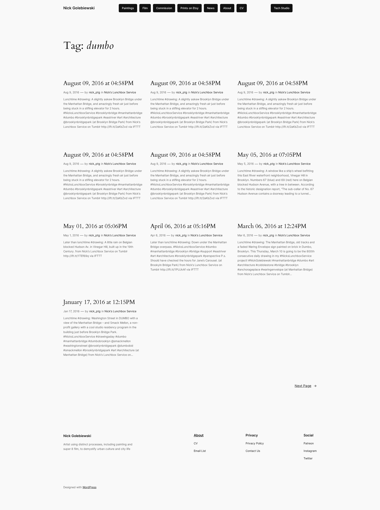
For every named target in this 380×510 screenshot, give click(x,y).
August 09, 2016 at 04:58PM (98, 83)
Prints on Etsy (189, 8)
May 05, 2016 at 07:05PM (269, 155)
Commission (164, 8)
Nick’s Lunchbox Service (120, 92)
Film (145, 8)
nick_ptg (94, 92)
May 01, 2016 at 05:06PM (95, 226)
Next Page (306, 386)
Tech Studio (281, 8)
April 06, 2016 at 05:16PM (183, 226)
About (227, 8)
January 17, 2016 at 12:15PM (99, 302)
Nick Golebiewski (79, 8)
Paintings (128, 8)
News (211, 8)
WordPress (89, 487)
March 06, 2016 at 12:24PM (272, 226)
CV (242, 8)
